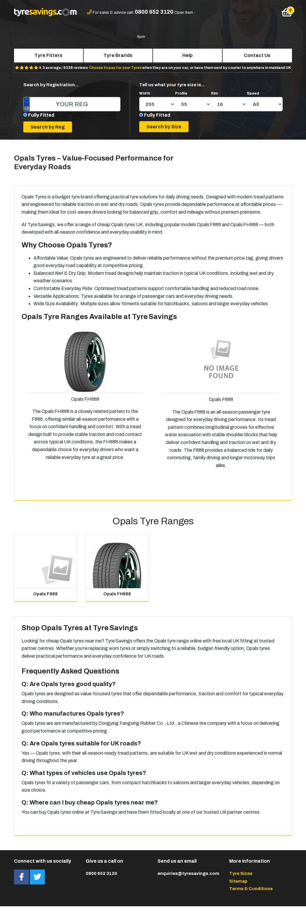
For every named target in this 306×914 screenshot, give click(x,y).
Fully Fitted (41, 115)
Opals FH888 (117, 594)
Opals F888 (45, 594)
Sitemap (238, 881)
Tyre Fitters (48, 55)
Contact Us (257, 55)
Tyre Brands (117, 55)
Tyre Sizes (241, 873)
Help (187, 55)
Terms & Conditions (251, 888)
